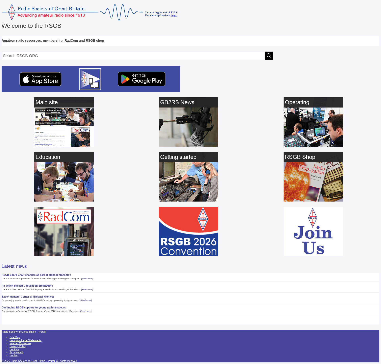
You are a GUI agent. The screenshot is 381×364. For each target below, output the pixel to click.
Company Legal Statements (25, 340)
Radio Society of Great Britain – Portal (24, 331)
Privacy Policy (18, 346)
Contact (14, 355)
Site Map (15, 337)
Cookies (14, 349)
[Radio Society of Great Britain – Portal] (72, 20)
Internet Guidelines (20, 343)
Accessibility (17, 352)
